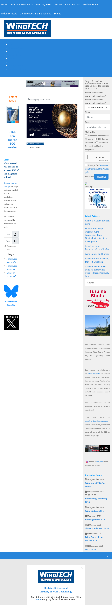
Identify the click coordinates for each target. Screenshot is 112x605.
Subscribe (89, 176)
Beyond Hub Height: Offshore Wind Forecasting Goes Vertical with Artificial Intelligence (96, 235)
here (38, 599)
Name (87, 112)
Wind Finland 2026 (94, 511)
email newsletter (94, 373)
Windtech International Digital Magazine (96, 146)
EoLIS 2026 (90, 549)
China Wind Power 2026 (97, 528)
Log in (11, 254)
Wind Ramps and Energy (97, 254)
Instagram (99, 462)
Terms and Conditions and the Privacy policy (97, 169)
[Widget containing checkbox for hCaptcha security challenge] (97, 157)
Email (87, 122)
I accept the (97, 169)
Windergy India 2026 (95, 519)
